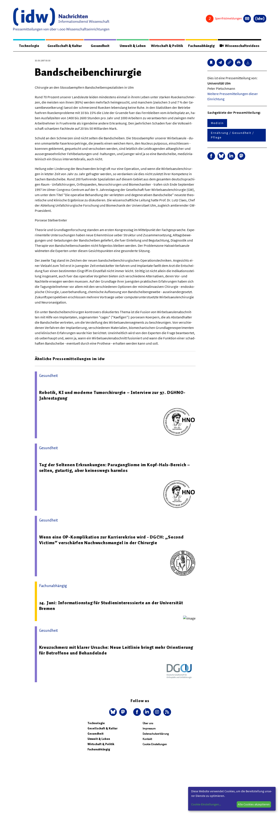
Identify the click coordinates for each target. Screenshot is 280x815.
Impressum (149, 728)
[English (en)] (247, 18)
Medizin (217, 123)
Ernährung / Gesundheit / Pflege (232, 135)
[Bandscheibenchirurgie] (220, 62)
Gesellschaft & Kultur (64, 45)
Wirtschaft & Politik (167, 45)
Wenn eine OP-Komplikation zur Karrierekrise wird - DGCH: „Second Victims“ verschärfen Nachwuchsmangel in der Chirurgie (111, 540)
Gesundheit (100, 45)
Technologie (29, 45)
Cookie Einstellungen (155, 744)
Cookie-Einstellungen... (206, 804)
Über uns (148, 723)
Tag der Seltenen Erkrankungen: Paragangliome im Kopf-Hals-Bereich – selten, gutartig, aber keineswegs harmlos (114, 467)
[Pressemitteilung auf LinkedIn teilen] (231, 156)
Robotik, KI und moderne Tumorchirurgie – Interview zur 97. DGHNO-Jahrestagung (112, 395)
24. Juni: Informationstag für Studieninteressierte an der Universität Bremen (111, 605)
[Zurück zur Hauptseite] (260, 18)
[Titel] (211, 62)
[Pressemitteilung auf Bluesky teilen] (221, 156)
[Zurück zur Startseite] (61, 19)
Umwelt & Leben (133, 45)
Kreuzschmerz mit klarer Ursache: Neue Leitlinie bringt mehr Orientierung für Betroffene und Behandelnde (116, 650)
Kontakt (147, 739)
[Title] (229, 62)
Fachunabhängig (201, 45)
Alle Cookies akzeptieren (254, 804)
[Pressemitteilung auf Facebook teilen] (211, 156)
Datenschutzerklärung (156, 734)
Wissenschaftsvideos (241, 45)
